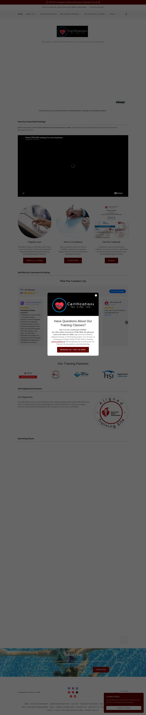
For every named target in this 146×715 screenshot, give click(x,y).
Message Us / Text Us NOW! (73, 349)
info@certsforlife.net (58, 342)
